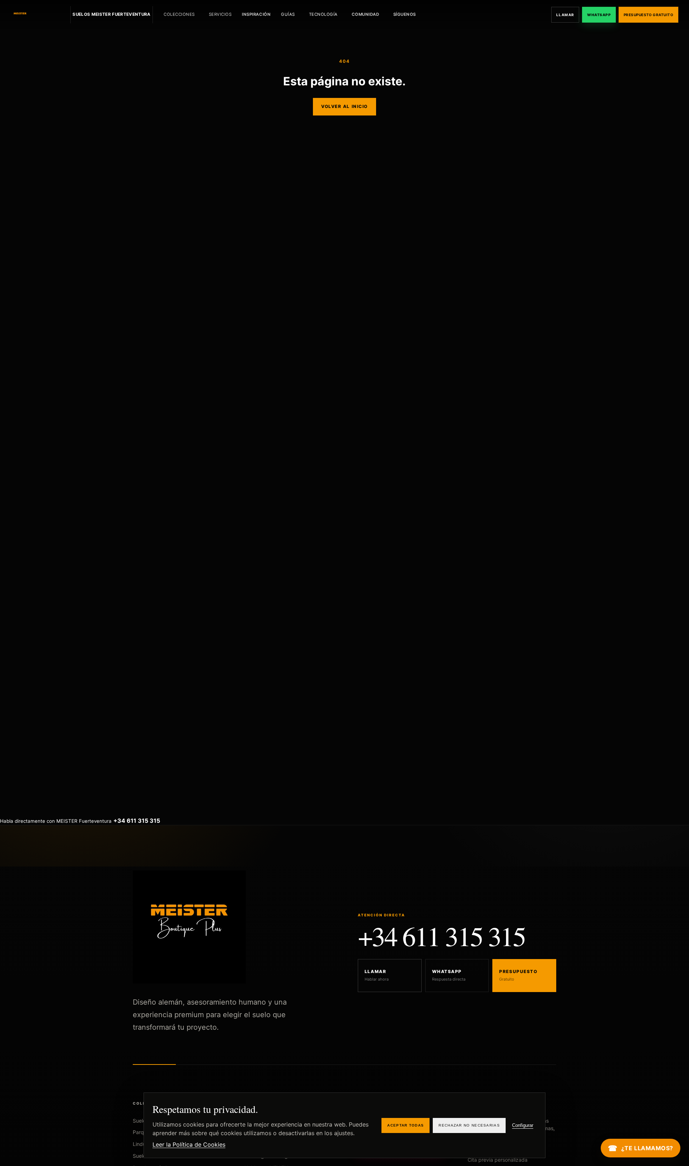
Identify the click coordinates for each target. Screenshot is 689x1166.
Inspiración (256, 14)
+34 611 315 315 (441, 936)
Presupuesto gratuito (648, 15)
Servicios (220, 14)
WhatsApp (599, 15)
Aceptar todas (405, 1125)
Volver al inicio (344, 106)
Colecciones (179, 14)
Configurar (522, 1125)
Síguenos (404, 14)
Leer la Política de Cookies (189, 1144)
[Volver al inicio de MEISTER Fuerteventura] (36, 14)
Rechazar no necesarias (469, 1125)
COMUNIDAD (365, 14)
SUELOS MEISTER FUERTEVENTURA (111, 14)
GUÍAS (288, 14)
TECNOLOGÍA (323, 14)
